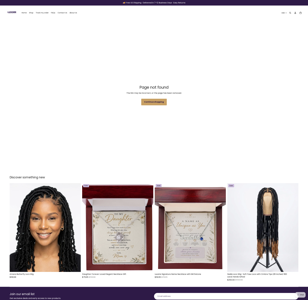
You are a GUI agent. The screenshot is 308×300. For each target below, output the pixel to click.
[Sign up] (295, 296)
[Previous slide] (13, 227)
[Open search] (290, 12)
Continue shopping (154, 102)
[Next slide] (77, 227)
